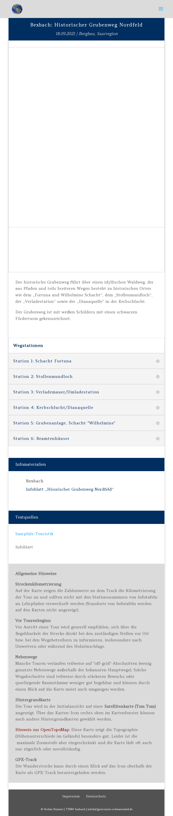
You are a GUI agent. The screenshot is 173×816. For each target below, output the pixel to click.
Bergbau (86, 33)
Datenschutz (96, 796)
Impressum (71, 796)
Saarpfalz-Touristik (34, 533)
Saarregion (107, 33)
